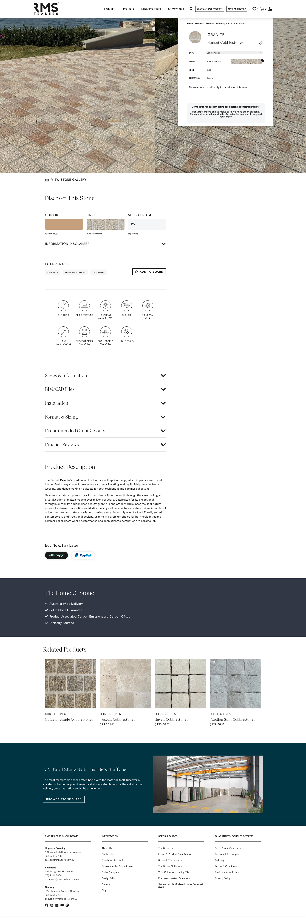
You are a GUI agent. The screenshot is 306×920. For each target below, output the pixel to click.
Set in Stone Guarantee (228, 848)
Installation (56, 403)
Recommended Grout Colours (75, 430)
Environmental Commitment (118, 866)
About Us (107, 848)
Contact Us (108, 854)
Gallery (106, 884)
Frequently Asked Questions (174, 878)
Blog (104, 890)
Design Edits (108, 878)
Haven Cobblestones (171, 719)
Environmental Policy (227, 872)
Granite (65, 480)
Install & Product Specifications (175, 854)
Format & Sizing (61, 417)
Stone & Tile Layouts (170, 860)
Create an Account (112, 860)
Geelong (49, 887)
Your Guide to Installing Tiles (174, 872)
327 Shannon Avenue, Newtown (62, 891)
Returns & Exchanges (227, 854)
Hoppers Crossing (55, 848)
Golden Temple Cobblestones (69, 719)
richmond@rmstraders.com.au (62, 879)
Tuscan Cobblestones (117, 719)
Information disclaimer (67, 244)
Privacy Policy (222, 878)
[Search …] (191, 9)
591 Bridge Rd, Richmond (59, 871)
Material (210, 23)
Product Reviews (62, 444)
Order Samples (110, 872)
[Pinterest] (67, 905)
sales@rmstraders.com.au (59, 859)
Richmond (50, 867)
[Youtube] (62, 905)
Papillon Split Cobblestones (232, 719)
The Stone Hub (166, 848)
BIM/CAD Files (60, 389)
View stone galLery (68, 180)
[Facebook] (46, 905)
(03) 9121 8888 (53, 875)
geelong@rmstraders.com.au (61, 898)
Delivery (219, 860)
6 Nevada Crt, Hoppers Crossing (63, 852)
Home (190, 23)
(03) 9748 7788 (53, 855)
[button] (4, 92)
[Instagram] (51, 905)
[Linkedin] (57, 905)
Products (199, 23)
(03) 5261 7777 (53, 894)
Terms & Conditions (226, 866)
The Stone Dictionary (170, 866)
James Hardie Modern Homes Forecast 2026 (180, 885)
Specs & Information (66, 375)
